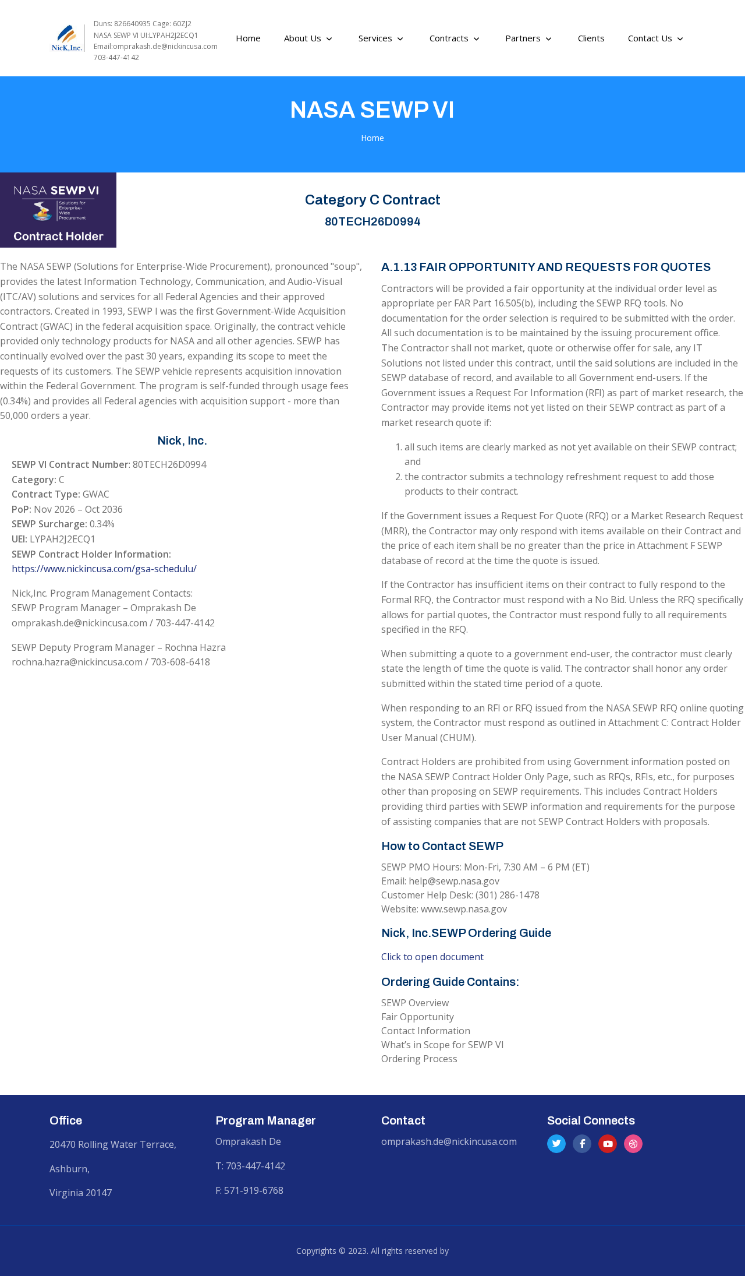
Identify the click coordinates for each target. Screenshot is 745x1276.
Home (372, 137)
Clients (591, 38)
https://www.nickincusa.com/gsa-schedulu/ (104, 568)
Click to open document (432, 956)
